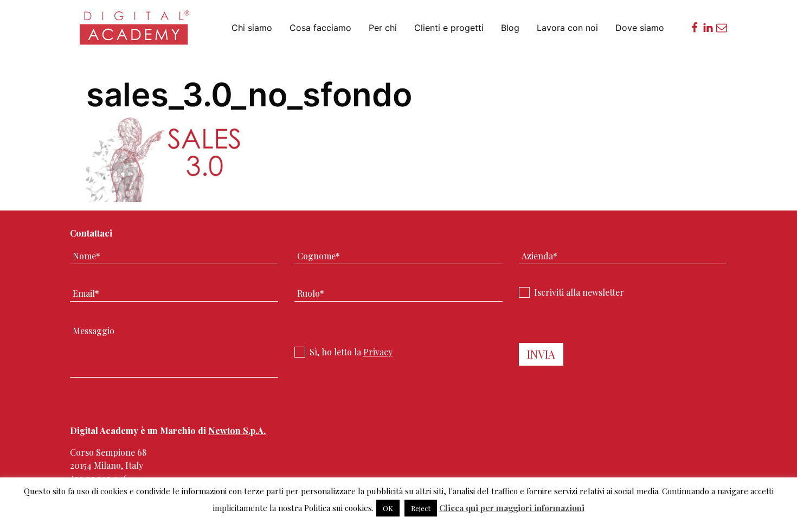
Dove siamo (639, 27)
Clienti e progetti (449, 27)
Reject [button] (420, 508)
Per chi (383, 27)
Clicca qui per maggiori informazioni (511, 507)
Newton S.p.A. (237, 430)
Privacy (378, 352)
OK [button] (388, 508)
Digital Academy (135, 32)
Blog (510, 27)
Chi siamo (252, 27)
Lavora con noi (567, 27)
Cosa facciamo (320, 27)
